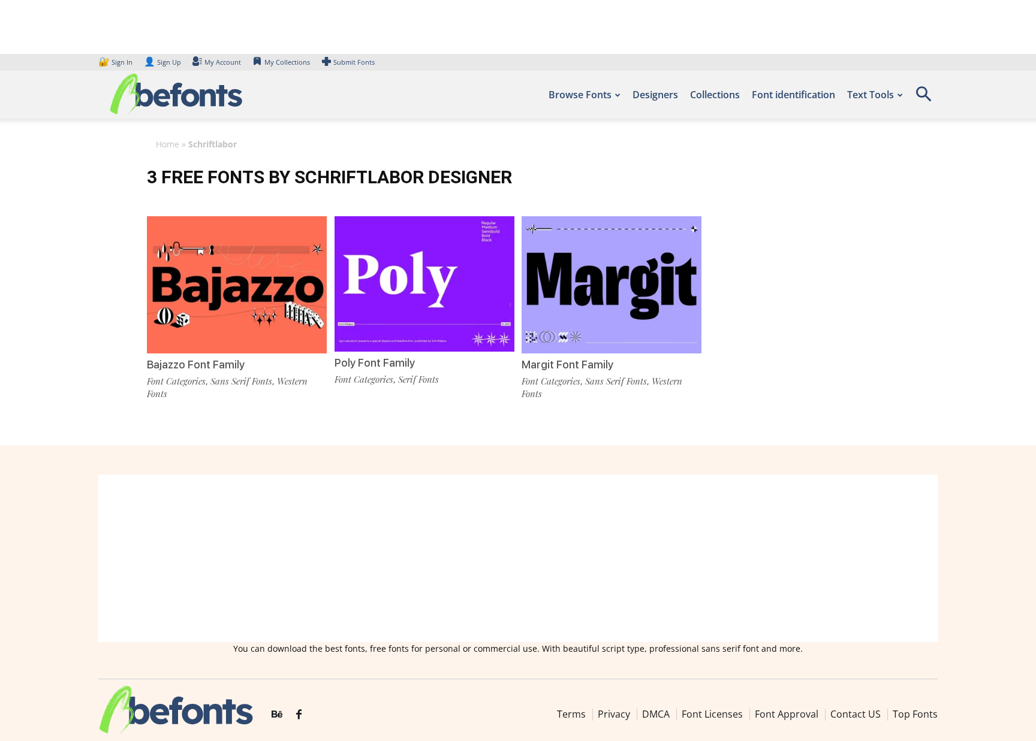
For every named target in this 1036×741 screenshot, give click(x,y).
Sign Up (162, 62)
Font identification (793, 94)
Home (167, 144)
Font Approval (786, 714)
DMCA (656, 714)
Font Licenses (712, 714)
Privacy (614, 714)
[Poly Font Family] (424, 283)
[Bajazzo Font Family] (237, 283)
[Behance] (277, 715)
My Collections (287, 62)
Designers (655, 94)
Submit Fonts (354, 62)
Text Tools (870, 94)
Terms (571, 714)
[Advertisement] (518, 558)
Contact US (855, 714)
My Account (222, 62)
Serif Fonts (418, 379)
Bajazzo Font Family (196, 364)
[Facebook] (299, 715)
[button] (923, 98)
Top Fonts (915, 714)
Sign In (116, 62)
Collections (715, 94)
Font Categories (176, 381)
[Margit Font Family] (611, 283)
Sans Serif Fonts (241, 381)
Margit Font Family (567, 364)
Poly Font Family (375, 362)
